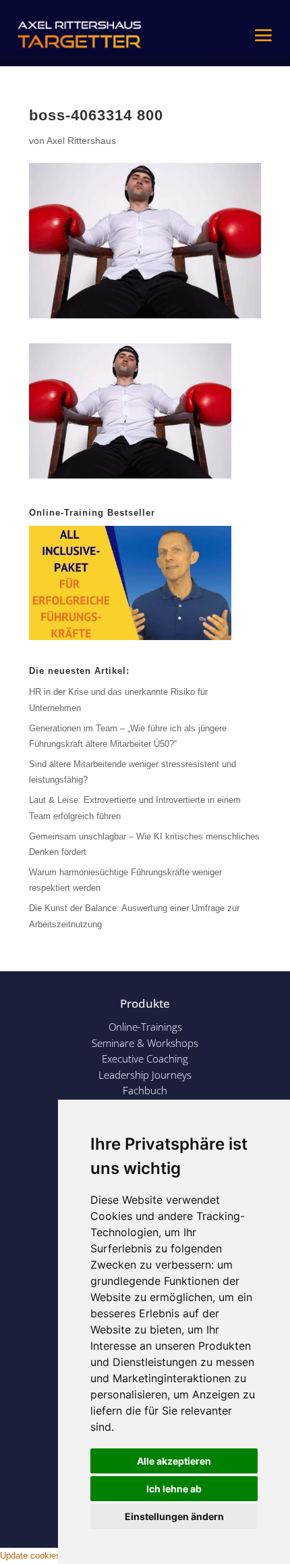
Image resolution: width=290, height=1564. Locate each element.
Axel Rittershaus (81, 140)
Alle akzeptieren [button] (174, 1461)
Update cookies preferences (54, 1555)
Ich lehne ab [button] (174, 1488)
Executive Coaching (145, 1058)
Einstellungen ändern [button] (174, 1516)
